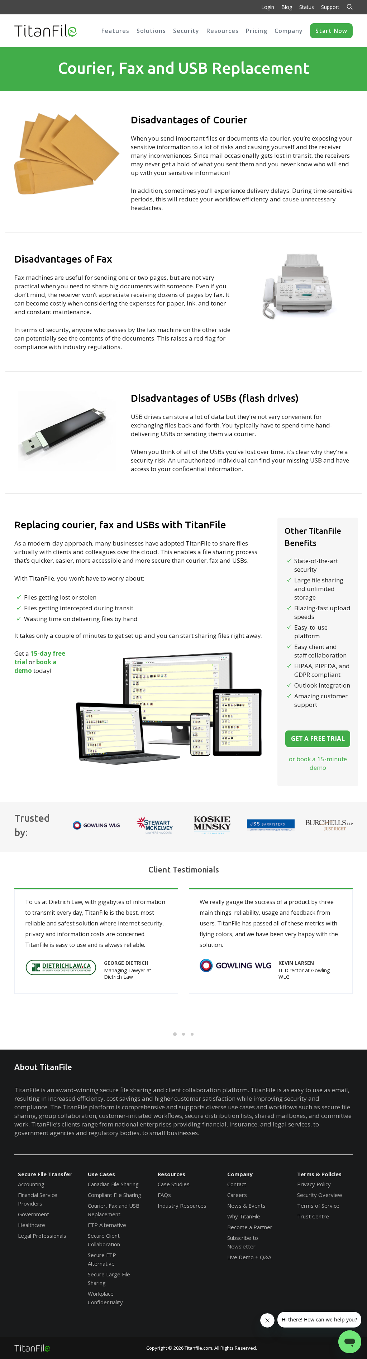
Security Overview (319, 1194)
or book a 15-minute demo (318, 763)
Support (330, 7)
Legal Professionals (42, 1235)
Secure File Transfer (45, 1174)
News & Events (246, 1205)
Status (306, 7)
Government (33, 1214)
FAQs (164, 1194)
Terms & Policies (319, 1174)
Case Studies (174, 1184)
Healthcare (31, 1224)
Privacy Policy (314, 1184)
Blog (286, 7)
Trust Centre (313, 1216)
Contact (236, 1184)
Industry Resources (182, 1205)
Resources (171, 1174)
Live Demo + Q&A (249, 1257)
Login (267, 7)
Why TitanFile (243, 1216)
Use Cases (101, 1174)
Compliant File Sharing (114, 1194)
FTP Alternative (107, 1224)
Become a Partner (249, 1227)
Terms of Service (318, 1205)
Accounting (31, 1184)
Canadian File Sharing (113, 1184)
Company (240, 1174)
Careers (237, 1194)
